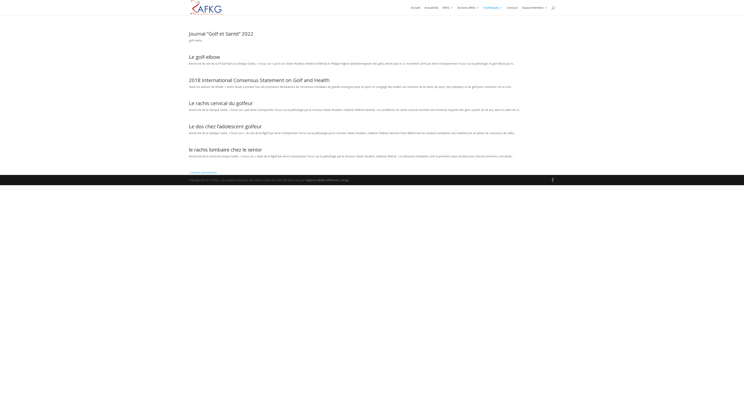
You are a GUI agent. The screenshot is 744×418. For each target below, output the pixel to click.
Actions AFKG (466, 7)
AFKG (446, 7)
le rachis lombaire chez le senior (225, 149)
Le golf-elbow (204, 56)
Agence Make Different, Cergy (327, 180)
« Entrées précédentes (203, 172)
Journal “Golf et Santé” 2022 (221, 33)
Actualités (431, 7)
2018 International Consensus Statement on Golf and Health (259, 80)
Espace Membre (532, 7)
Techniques (491, 7)
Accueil (415, 7)
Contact (512, 7)
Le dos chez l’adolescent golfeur (225, 126)
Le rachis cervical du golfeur (221, 103)
